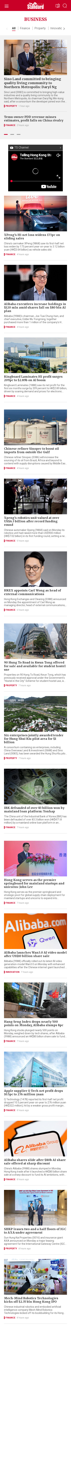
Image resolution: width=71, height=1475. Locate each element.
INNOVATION (12, 972)
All (13, 28)
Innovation (57, 28)
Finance (25, 28)
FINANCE (10, 125)
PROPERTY (11, 106)
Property (40, 28)
